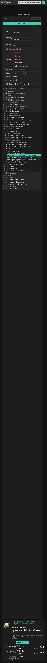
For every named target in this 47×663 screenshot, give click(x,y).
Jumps (8, 44)
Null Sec (18, 53)
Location (9, 70)
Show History (22, 642)
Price (8, 31)
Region (8, 73)
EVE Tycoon (6, 2)
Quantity (9, 38)
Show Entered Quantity (13, 49)
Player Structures (21, 66)
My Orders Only (11, 84)
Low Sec (18, 56)
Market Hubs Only (12, 76)
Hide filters (21, 24)
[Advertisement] (23, 10)
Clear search (36, 18)
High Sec (18, 59)
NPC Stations (19, 63)
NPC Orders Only (11, 80)
